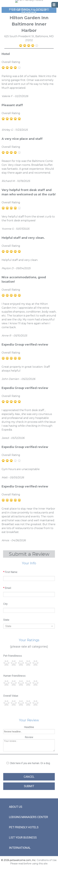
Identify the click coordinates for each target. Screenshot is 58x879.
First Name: (10, 572)
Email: (7, 588)
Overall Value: (11, 695)
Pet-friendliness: (12, 655)
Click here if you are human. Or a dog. (30, 763)
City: (5, 603)
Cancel (29, 776)
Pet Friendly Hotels (24, 827)
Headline (29, 727)
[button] (29, 626)
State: (6, 619)
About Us (15, 806)
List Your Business (23, 837)
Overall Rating (11, 62)
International (20, 847)
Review (29, 737)
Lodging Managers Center (28, 817)
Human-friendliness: (14, 675)
